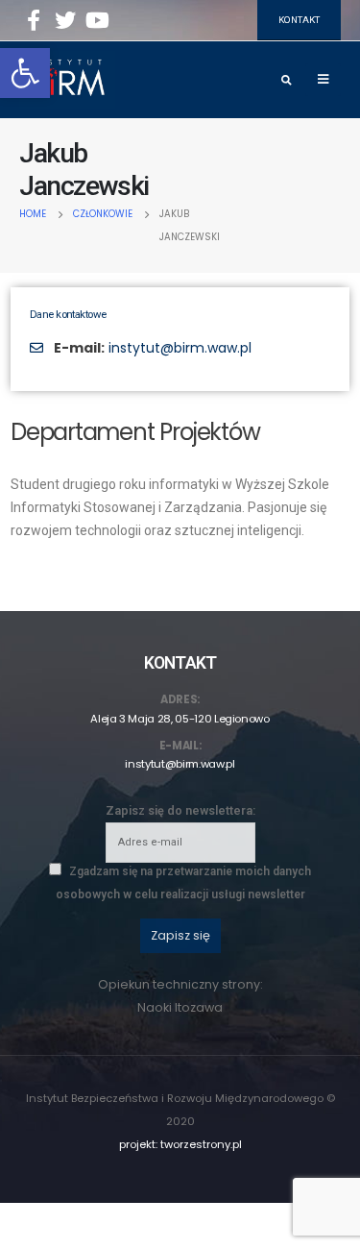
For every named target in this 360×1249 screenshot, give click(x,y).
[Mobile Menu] (323, 79)
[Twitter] (65, 20)
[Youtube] (97, 20)
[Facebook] (33, 20)
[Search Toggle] (285, 80)
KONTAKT (299, 19)
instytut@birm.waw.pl (180, 347)
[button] (25, 73)
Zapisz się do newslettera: (180, 810)
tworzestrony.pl (201, 1144)
